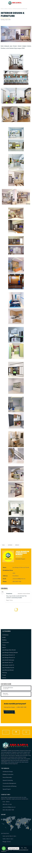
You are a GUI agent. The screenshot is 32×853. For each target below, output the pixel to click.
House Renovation (7, 777)
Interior (6, 8)
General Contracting (8, 780)
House (4, 645)
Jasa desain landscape (8, 660)
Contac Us (9, 712)
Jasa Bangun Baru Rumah (9, 650)
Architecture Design (8, 771)
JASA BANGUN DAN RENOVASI (20, 850)
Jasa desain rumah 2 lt (8, 665)
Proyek (4, 675)
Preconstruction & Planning (9, 786)
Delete (11, 600)
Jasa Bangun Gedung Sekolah (10, 652)
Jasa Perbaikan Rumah (8, 667)
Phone (4, 581)
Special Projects (7, 789)
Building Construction (8, 774)
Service (10, 8)
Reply (7, 600)
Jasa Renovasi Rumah (8, 670)
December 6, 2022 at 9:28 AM (24, 593)
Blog (25, 847)
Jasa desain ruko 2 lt (7, 662)
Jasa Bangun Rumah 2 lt (8, 657)
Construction (5, 642)
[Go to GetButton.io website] (3, 851)
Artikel (4, 637)
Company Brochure (8, 687)
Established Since (8, 570)
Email (4, 578)
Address (5, 575)
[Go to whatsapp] (4, 848)
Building (4, 640)
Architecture (5, 635)
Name (4, 567)
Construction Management (9, 783)
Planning (4, 672)
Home (2, 8)
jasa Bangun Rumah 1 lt (8, 655)
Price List (5, 693)
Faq (22, 847)
